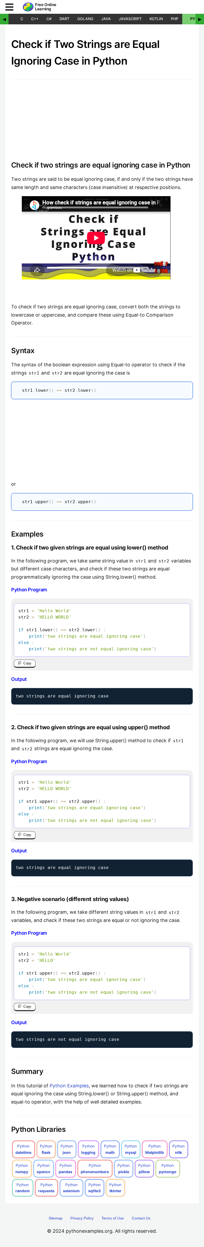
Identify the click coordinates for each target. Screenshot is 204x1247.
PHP (174, 18)
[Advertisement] (102, 438)
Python (23, 1149)
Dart (64, 18)
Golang (85, 18)
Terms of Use (112, 1218)
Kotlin (156, 18)
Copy (27, 663)
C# (49, 18)
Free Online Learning (45, 7)
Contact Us (141, 1218)
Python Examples (69, 1085)
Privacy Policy (82, 1218)
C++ (35, 18)
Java (106, 18)
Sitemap (55, 1218)
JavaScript (130, 18)
